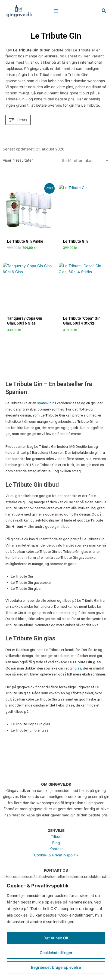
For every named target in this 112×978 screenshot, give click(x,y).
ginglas (75, 668)
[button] (104, 10)
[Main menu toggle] (56, 10)
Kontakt (56, 849)
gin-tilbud (62, 526)
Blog (56, 843)
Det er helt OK (56, 938)
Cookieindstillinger (56, 952)
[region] (56, 928)
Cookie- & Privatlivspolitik (56, 855)
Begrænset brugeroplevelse (56, 967)
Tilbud (56, 836)
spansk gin (45, 403)
